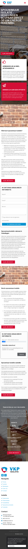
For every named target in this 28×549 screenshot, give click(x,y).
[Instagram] (5, 475)
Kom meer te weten (12, 543)
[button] (24, 2)
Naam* (4, 194)
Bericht (4, 206)
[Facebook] (2, 475)
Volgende (21, 354)
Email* (4, 200)
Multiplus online (19, 533)
